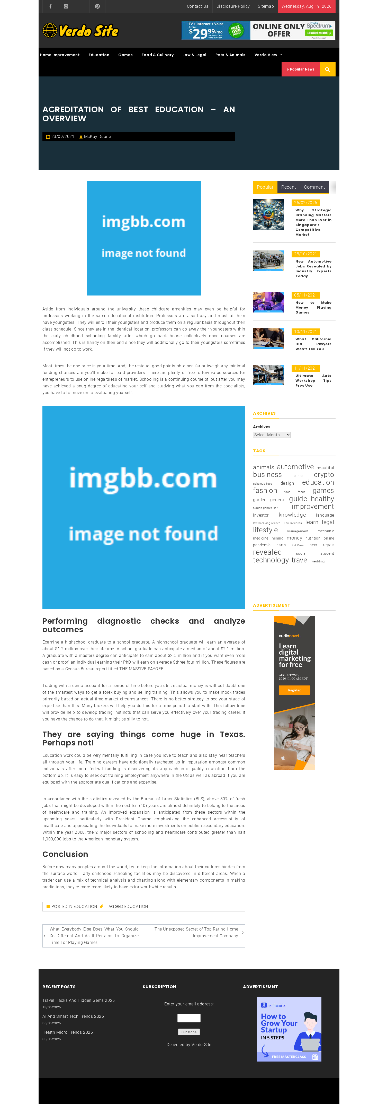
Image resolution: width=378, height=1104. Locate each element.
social (301, 553)
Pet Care (298, 545)
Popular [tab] (265, 187)
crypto (324, 474)
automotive (295, 467)
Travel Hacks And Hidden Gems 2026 (78, 1000)
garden (260, 499)
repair (328, 544)
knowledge (292, 515)
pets (313, 545)
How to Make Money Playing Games (313, 307)
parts (281, 545)
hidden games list (265, 508)
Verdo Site (201, 1044)
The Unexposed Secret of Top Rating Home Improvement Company (196, 932)
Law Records (293, 523)
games (323, 490)
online (329, 538)
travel (300, 560)
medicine (260, 538)
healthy (322, 499)
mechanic (326, 531)
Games (125, 54)
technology (271, 560)
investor (261, 515)
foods (302, 492)
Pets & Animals (230, 54)
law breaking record (266, 523)
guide (298, 499)
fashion (265, 490)
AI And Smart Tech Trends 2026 (73, 1016)
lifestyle (265, 530)
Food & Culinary (158, 54)
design (287, 483)
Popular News (301, 69)
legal (328, 522)
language (325, 515)
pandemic (262, 545)
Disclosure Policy (233, 6)
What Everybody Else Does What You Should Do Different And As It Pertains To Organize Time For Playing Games (94, 936)
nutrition (312, 538)
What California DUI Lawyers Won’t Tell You (313, 344)
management (297, 531)
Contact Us (198, 6)
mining (278, 538)
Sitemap (266, 6)
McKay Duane (97, 136)
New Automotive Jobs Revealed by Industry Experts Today (313, 269)
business (267, 474)
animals (263, 467)
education (136, 906)
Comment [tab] (314, 187)
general (277, 499)
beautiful (325, 467)
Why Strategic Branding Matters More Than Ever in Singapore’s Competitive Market (313, 222)
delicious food (262, 483)
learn (311, 522)
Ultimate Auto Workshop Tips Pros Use (313, 380)
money (294, 538)
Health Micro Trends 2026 (67, 1032)
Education (99, 54)
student (327, 553)
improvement (313, 506)
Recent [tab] (288, 187)
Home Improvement (60, 54)
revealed (267, 552)
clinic (298, 476)
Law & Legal (194, 54)
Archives (262, 426)
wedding (318, 561)
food (287, 492)
